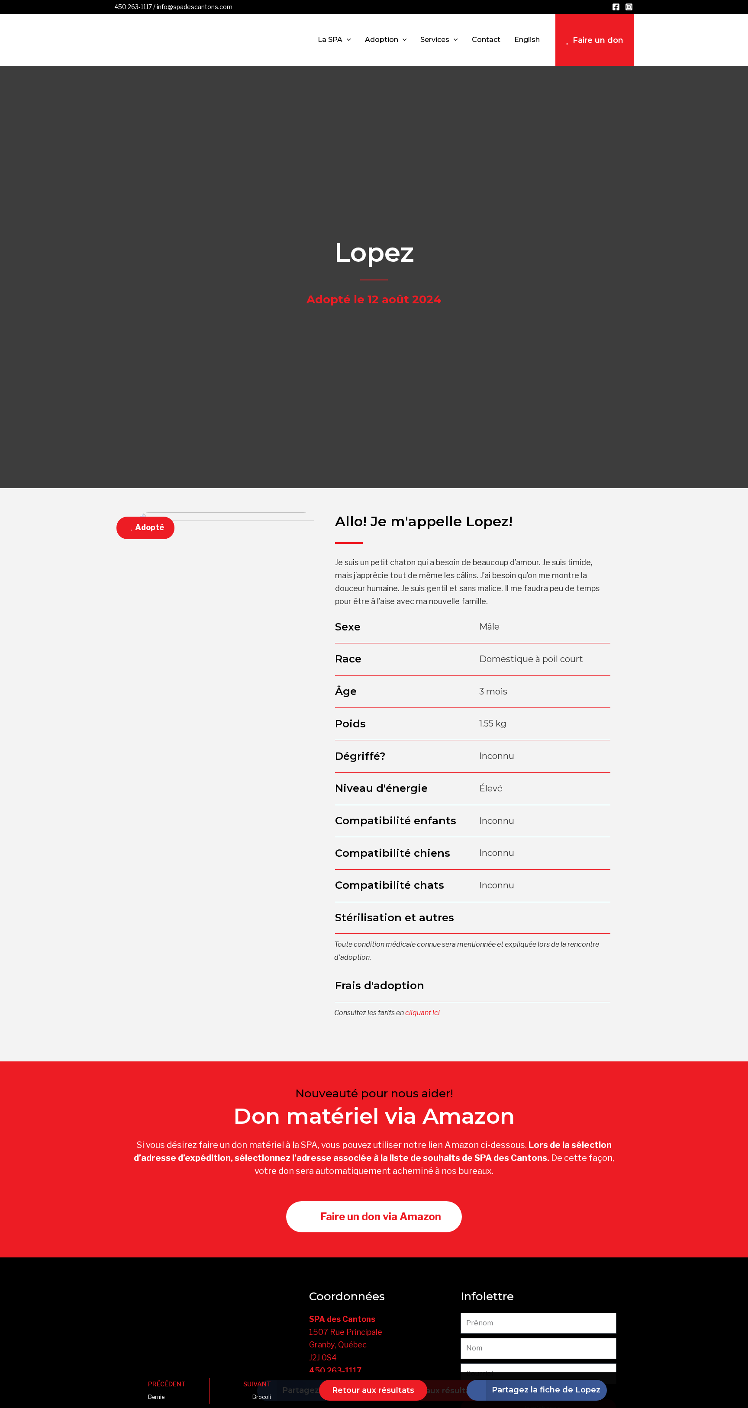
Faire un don (598, 40)
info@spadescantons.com (194, 6)
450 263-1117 (133, 6)
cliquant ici (422, 1013)
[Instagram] (629, 7)
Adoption (381, 39)
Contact (486, 39)
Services (434, 39)
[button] (346, 40)
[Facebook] (616, 7)
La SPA (330, 39)
